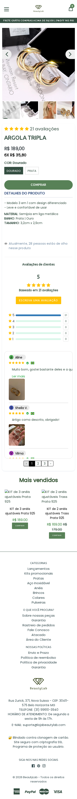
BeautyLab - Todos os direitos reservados (43, 779)
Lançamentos (39, 568)
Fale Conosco (38, 630)
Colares (38, 597)
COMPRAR (19, 526)
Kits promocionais (38, 573)
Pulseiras (39, 602)
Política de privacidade (38, 662)
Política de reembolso (38, 657)
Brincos (38, 592)
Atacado (38, 635)
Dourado (14, 171)
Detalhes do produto (24, 193)
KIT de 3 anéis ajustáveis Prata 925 (20, 511)
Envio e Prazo (38, 652)
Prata (32, 171)
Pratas (38, 578)
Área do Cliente (38, 639)
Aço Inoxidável (38, 583)
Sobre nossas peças (38, 615)
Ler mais (18, 376)
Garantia (38, 620)
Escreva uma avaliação (38, 300)
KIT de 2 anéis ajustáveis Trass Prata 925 (57, 513)
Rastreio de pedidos (38, 625)
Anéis (38, 588)
